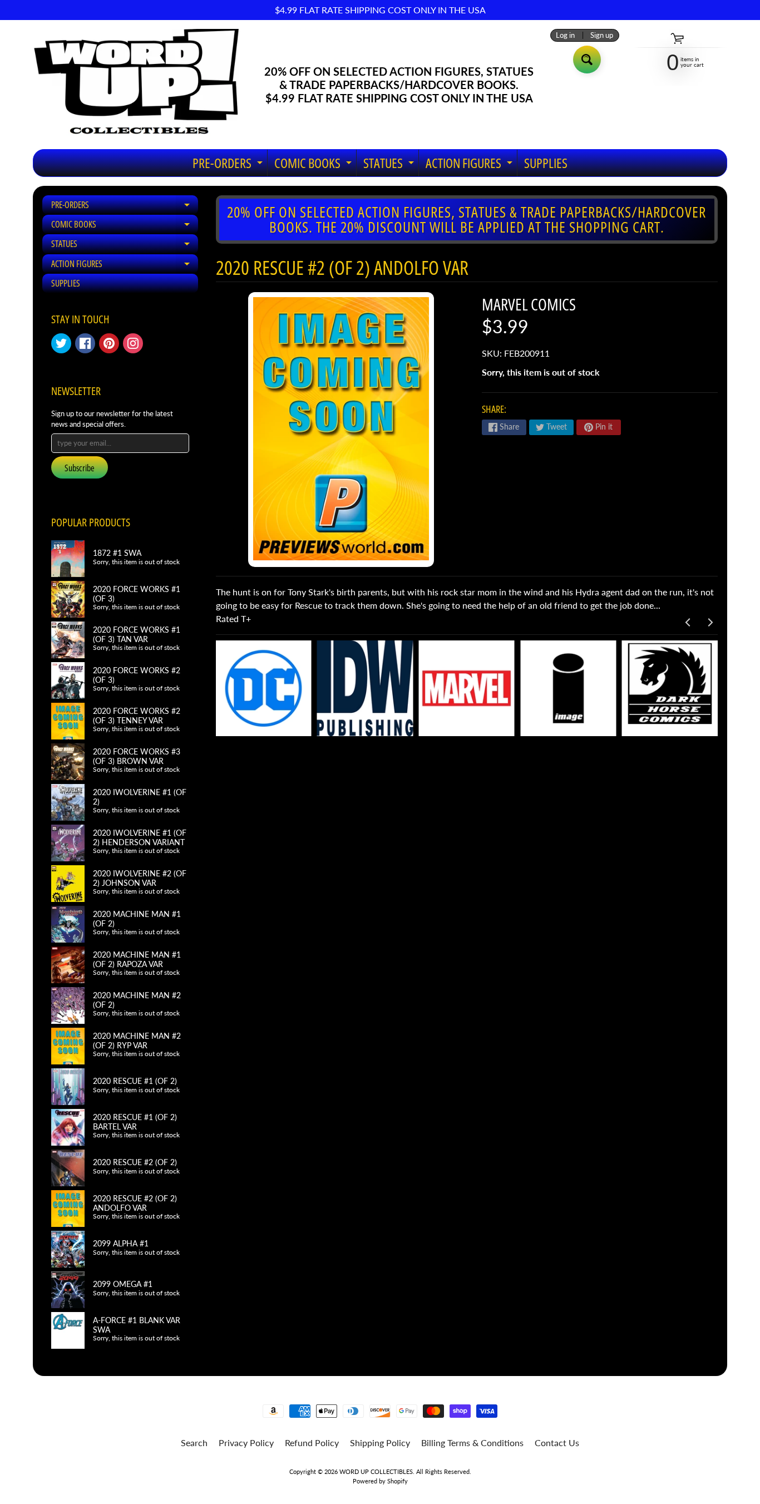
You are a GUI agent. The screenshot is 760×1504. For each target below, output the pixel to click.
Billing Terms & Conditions (472, 1442)
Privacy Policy (246, 1442)
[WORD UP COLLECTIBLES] (143, 84)
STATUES (390, 165)
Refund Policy (312, 1442)
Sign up (601, 35)
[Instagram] (133, 343)
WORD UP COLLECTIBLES (376, 1471)
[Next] (709, 622)
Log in (565, 35)
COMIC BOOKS (314, 165)
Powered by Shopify (380, 1481)
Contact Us (557, 1442)
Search (194, 1442)
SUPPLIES (545, 163)
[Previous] (688, 622)
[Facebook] (85, 343)
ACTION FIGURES (470, 165)
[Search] (587, 59)
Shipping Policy (380, 1442)
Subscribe (80, 468)
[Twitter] (61, 343)
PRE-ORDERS (229, 165)
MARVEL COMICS (529, 304)
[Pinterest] (109, 343)
